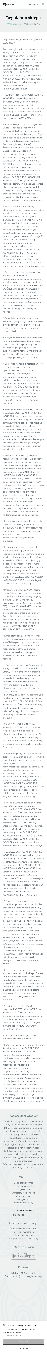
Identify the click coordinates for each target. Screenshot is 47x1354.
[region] (23, 1337)
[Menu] (43, 4)
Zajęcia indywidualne (23, 1186)
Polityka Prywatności (14, 1336)
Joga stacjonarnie (23, 1183)
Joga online (23, 1189)
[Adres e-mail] (37, 4)
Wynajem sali (23, 1199)
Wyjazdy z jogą (23, 1196)
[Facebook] (30, 4)
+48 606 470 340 (28, 1273)
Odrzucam (23, 1349)
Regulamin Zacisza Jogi (23, 1229)
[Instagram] (34, 4)
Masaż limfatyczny (23, 1203)
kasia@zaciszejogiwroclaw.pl (27, 1276)
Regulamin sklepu (23, 1235)
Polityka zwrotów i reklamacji (23, 1239)
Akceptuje (23, 1342)
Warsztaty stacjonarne (23, 1193)
